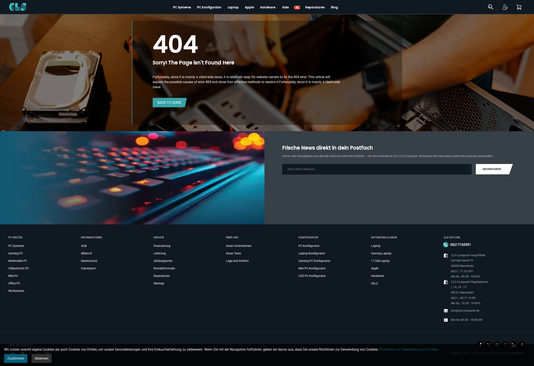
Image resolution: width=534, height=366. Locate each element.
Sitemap (159, 283)
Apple (374, 268)
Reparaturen (162, 275)
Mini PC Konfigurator (312, 268)
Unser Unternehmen (239, 245)
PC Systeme (16, 245)
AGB (84, 245)
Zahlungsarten (163, 260)
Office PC (14, 283)
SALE (374, 283)
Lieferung (160, 253)
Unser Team (233, 253)
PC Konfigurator (309, 245)
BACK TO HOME (169, 103)
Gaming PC (15, 253)
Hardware (377, 275)
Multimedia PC (17, 260)
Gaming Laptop (381, 253)
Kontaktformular (164, 268)
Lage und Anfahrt (237, 260)
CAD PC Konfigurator (312, 275)
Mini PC (13, 275)
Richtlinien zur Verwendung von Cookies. (409, 349)
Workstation (16, 290)
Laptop (375, 245)
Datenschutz (89, 260)
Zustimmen (15, 358)
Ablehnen (41, 358)
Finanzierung (162, 245)
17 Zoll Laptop (380, 260)
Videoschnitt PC (18, 268)
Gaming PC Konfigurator (314, 260)
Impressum (88, 268)
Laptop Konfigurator (311, 253)
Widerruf (86, 253)
